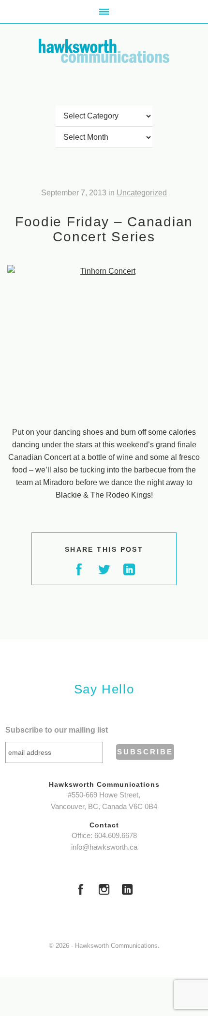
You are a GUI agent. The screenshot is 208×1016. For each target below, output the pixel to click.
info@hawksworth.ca (104, 847)
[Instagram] (104, 890)
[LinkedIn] (127, 890)
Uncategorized (142, 193)
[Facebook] (80, 890)
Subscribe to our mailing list (56, 730)
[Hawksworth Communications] (104, 51)
